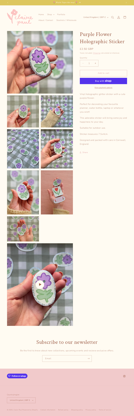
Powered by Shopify (30, 410)
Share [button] (85, 152)
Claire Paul (18, 410)
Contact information (47, 410)
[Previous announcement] (8, 2)
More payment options (103, 87)
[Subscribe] (89, 358)
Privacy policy (91, 410)
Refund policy (63, 410)
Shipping (96, 53)
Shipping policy (77, 410)
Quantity (83, 58)
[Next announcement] (126, 2)
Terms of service (105, 410)
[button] (50, 14)
